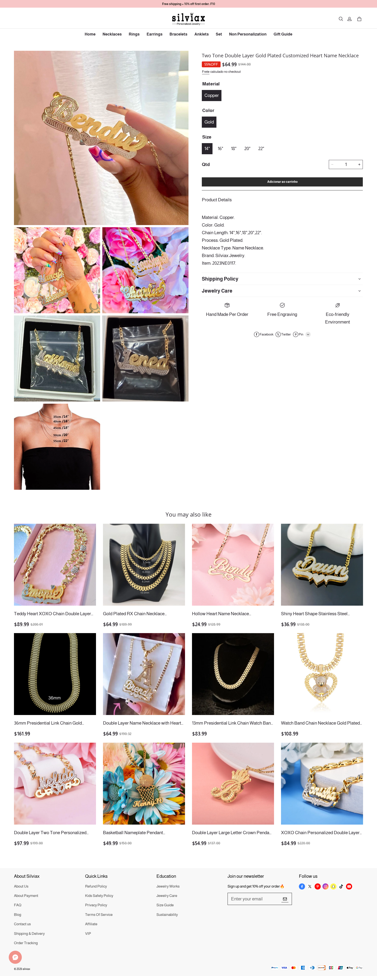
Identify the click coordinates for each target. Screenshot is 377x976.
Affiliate (91, 924)
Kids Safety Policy (99, 896)
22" (261, 148)
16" (220, 148)
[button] (340, 19)
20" (247, 148)
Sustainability (167, 915)
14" (207, 148)
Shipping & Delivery (29, 934)
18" (233, 148)
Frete (205, 71)
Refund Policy (96, 886)
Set (219, 34)
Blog (17, 915)
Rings (134, 34)
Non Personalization (248, 34)
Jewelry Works (168, 886)
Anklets (201, 34)
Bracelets (178, 34)
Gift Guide (283, 34)
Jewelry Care (166, 896)
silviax (26, 969)
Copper (211, 95)
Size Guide (165, 905)
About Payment (26, 896)
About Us (21, 886)
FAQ (17, 905)
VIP (88, 934)
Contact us (22, 924)
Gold (209, 121)
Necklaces (112, 34)
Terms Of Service (99, 915)
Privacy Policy (96, 905)
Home (90, 34)
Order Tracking (26, 943)
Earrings (155, 34)
